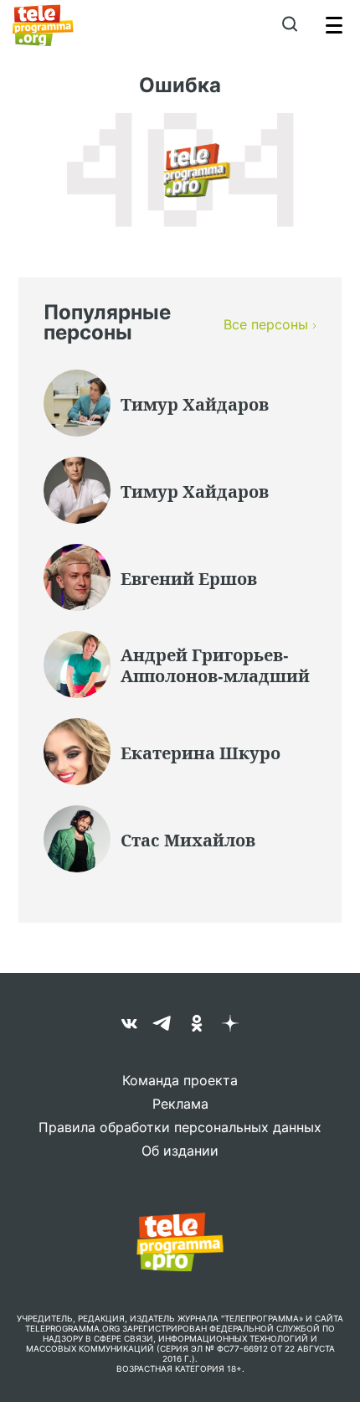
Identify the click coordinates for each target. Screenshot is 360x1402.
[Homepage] (43, 25)
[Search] (289, 25)
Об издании (180, 1150)
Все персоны (266, 324)
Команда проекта (180, 1080)
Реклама (180, 1103)
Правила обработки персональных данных (180, 1127)
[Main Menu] (334, 25)
